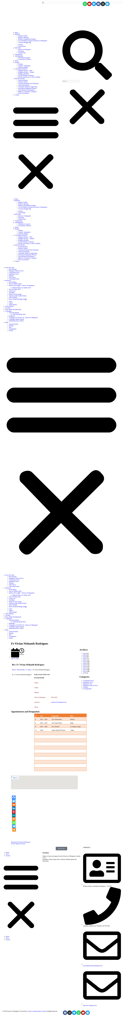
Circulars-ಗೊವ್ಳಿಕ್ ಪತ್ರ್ (24, 42)
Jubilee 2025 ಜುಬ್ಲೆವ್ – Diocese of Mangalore (21, 285)
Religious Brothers (23, 74)
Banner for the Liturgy (15, 294)
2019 (84, 665)
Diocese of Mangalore (24, 49)
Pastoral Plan (22, 53)
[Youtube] (89, 4)
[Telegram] (107, 4)
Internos (20, 44)
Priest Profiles (21, 670)
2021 (84, 661)
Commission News (14, 272)
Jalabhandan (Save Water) (16, 321)
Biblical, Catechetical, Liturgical (27, 91)
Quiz (10, 327)
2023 (84, 658)
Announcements (13, 324)
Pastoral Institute (23, 80)
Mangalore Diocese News (16, 271)
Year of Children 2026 (15, 284)
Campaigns (8, 311)
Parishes (17, 62)
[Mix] (14, 819)
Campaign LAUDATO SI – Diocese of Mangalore (23, 317)
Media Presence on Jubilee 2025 (21, 287)
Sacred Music (13, 282)
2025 (84, 655)
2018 (84, 666)
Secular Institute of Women (26, 75)
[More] (14, 830)
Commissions (18, 54)
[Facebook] (98, 4)
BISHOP (17, 34)
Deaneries (21, 51)
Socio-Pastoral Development (26, 90)
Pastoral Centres (22, 82)
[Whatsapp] (85, 4)
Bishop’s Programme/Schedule (27, 39)
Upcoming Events (14, 279)
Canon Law (12, 291)
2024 (84, 657)
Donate (11, 330)
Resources (8, 280)
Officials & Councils (24, 57)
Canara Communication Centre (36, 1011)
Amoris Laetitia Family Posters (17, 296)
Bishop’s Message (23, 37)
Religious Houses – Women (26, 72)
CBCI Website (13, 297)
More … (7, 322)
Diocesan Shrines (23, 67)
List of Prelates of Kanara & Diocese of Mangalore (32, 40)
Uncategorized (87, 688)
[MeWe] (14, 815)
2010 (84, 673)
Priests (16, 61)
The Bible (11, 292)
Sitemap (11, 325)
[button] (36, 147)
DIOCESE (18, 48)
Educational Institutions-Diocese (27, 88)
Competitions (12, 329)
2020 (84, 663)
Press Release (13, 269)
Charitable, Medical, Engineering (27, 87)
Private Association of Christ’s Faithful (29, 77)
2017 (84, 668)
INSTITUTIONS (20, 78)
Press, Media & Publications (13, 309)
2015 (84, 671)
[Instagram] (103, 4)
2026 (84, 653)
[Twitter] (94, 4)
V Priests (28, 670)
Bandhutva (12, 316)
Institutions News (14, 274)
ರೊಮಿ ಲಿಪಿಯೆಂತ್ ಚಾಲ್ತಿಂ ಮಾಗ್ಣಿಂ (18, 299)
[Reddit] (14, 804)
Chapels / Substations (24, 65)
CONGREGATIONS (21, 69)
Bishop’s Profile (22, 36)
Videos (11, 303)
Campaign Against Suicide (16, 319)
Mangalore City (87, 684)
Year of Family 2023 (15, 289)
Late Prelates (22, 46)
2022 (84, 660)
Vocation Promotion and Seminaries (28, 83)
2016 (84, 670)
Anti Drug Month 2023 (19, 314)
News (7, 854)
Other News (12, 277)
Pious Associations (23, 93)
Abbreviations (13, 304)
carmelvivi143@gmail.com (58, 702)
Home (16, 32)
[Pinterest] (14, 812)
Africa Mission (9, 306)
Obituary (11, 275)
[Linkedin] (14, 808)
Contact (17, 95)
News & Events (9, 267)
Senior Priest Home (23, 85)
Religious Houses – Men (25, 70)
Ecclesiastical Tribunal (24, 59)
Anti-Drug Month (14, 312)
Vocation (7, 308)
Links (10, 301)
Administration (19, 56)
